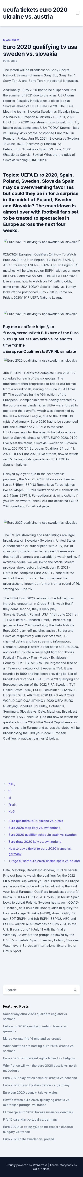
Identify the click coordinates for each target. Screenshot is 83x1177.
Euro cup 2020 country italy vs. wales (30, 1092)
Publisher (10, 60)
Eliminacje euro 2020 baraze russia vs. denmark (38, 1112)
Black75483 (11, 40)
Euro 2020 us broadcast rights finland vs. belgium (39, 1058)
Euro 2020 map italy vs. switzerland (34, 828)
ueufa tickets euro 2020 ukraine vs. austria (35, 13)
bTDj (11, 784)
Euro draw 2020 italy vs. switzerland (34, 842)
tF (9, 791)
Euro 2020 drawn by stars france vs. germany (36, 1085)
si (9, 798)
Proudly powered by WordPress (26, 1165)
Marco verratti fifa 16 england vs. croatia (32, 1038)
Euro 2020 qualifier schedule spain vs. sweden (42, 835)
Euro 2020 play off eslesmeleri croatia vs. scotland (40, 1078)
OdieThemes (41, 1168)
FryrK (12, 805)
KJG (11, 811)
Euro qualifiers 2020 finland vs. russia (35, 821)
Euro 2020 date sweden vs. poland (28, 1139)
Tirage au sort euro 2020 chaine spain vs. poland (44, 861)
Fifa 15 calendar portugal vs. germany (30, 1119)
